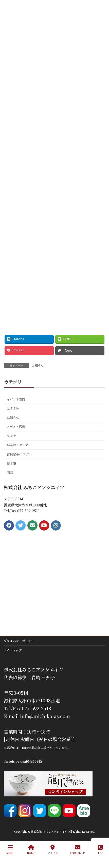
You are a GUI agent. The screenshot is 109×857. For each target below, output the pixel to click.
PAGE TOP (101, 834)
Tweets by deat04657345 (23, 761)
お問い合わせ (77, 852)
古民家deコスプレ (19, 454)
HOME (31, 852)
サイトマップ (13, 650)
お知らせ (38, 365)
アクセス (53, 852)
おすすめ (13, 408)
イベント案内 (16, 399)
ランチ (11, 435)
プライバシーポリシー (19, 641)
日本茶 (11, 463)
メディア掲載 (16, 426)
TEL (100, 852)
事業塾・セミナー (19, 445)
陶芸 (10, 472)
